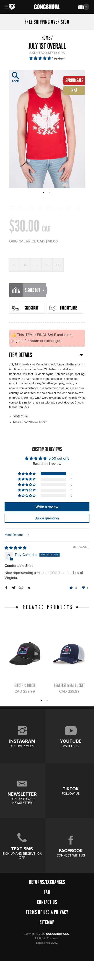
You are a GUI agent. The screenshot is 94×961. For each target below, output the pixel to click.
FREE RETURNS (68, 308)
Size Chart (31, 308)
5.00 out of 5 (59, 458)
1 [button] (44, 193)
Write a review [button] (47, 507)
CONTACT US (47, 902)
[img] (15, 548)
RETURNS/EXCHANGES (47, 882)
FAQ (47, 892)
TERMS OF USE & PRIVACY (47, 912)
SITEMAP (47, 922)
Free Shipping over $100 (47, 22)
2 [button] (50, 193)
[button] (40, 58)
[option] (47, 129)
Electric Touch (24, 685)
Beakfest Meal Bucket (69, 685)
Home (46, 37)
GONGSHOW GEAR (58, 934)
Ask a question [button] (47, 518)
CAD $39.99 (24, 691)
